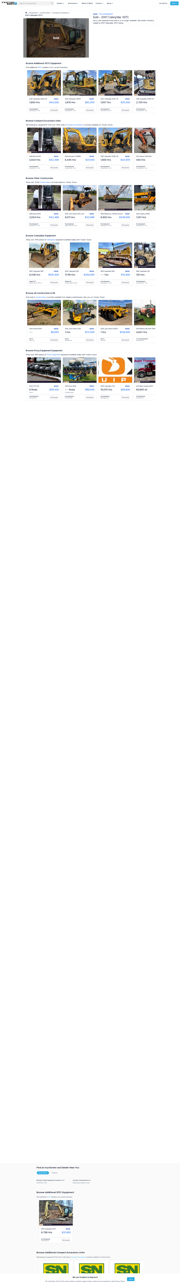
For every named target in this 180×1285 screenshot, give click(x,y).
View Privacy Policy (118, 1281)
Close (131, 1279)
